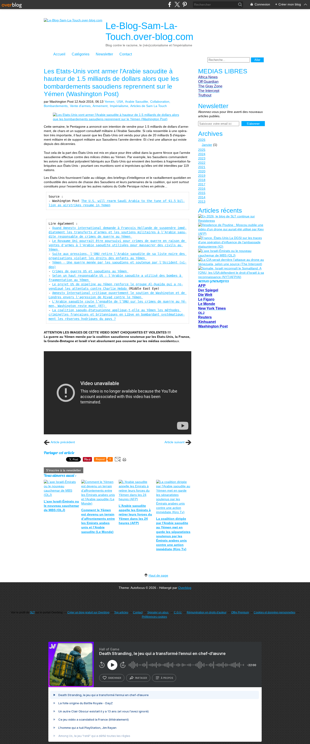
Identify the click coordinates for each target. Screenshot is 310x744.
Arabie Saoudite (136, 101)
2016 (201, 188)
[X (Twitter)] (177, 4)
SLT (32, 612)
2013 (201, 201)
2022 (201, 162)
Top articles (121, 612)
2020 (201, 171)
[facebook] (169, 4)
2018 (201, 180)
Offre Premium (240, 612)
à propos (167, 678)
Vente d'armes (80, 106)
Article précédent (63, 442)
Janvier (207, 145)
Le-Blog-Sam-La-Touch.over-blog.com (149, 31)
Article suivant (175, 442)
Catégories (80, 54)
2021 (201, 167)
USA (120, 101)
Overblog (184, 588)
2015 (201, 193)
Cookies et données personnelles (274, 612)
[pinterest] (184, 4)
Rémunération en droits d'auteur (206, 612)
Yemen (109, 101)
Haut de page (158, 575)
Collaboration (159, 101)
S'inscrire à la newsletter (63, 470)
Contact (125, 54)
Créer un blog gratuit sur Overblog (88, 612)
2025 (201, 150)
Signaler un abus (158, 612)
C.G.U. (178, 612)
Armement (100, 106)
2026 (201, 140)
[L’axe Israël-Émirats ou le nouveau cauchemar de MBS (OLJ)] (231, 253)
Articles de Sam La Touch (148, 106)
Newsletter (104, 54)
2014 (201, 197)
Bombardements (56, 106)
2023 (201, 158)
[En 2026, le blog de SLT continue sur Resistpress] (231, 218)
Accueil (59, 54)
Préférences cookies (154, 616)
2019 (201, 175)
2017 (201, 184)
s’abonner (114, 678)
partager (141, 678)
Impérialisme (119, 106)
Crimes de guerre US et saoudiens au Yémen (90, 271)
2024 (201, 154)
